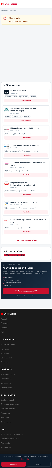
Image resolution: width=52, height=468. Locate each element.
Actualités (5, 353)
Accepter (13, 464)
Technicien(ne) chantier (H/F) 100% (24, 145)
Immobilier (5, 418)
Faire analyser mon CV (27, 291)
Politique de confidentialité (12, 434)
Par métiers (5, 349)
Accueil (5, 10)
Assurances (6, 422)
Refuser (39, 464)
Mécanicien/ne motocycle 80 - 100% (24, 128)
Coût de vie (5, 413)
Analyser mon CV (8, 374)
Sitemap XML (6, 448)
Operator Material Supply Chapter (23, 202)
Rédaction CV (6, 379)
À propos (4, 323)
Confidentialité (26, 459)
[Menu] (48, 4)
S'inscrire (5, 362)
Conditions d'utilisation (10, 439)
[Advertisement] (26, 53)
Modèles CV (6, 383)
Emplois (13, 10)
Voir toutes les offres (27, 240)
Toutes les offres (8, 344)
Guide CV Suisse (8, 388)
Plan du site (5, 443)
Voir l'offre (27, 100)
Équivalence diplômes (10, 404)
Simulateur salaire (8, 409)
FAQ (2, 332)
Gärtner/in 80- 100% (18, 91)
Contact (4, 328)
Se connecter (6, 358)
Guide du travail (7, 400)
